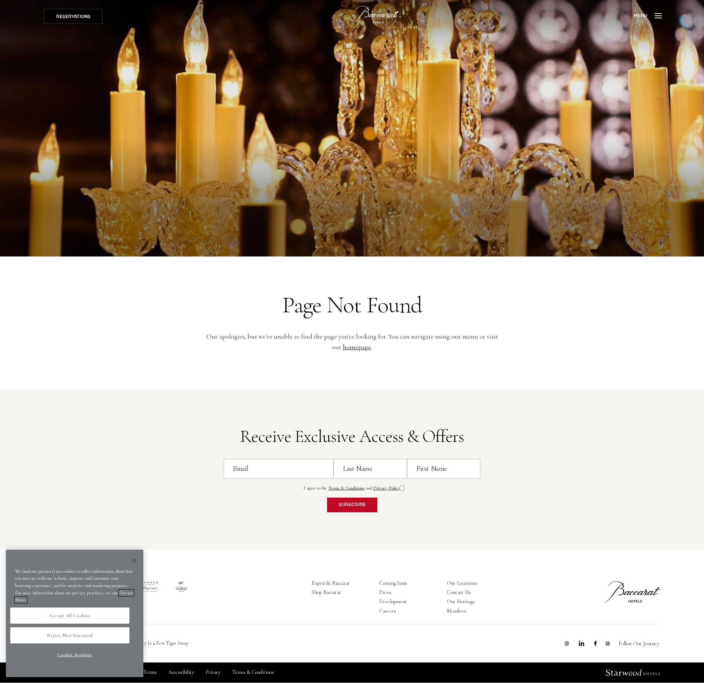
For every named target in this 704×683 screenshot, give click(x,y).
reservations (73, 16)
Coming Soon (393, 583)
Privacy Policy (386, 488)
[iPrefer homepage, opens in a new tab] (150, 587)
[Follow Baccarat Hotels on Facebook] (595, 643)
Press (385, 592)
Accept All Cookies (70, 616)
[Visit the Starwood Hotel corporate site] (633, 672)
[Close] (134, 561)
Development (393, 601)
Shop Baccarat (326, 592)
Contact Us (459, 592)
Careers (387, 611)
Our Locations (462, 583)
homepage (357, 347)
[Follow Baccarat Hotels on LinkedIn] (581, 643)
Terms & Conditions (346, 488)
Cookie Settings (74, 655)
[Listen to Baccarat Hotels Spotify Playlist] (567, 643)
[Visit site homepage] (376, 14)
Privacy (213, 672)
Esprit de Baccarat (331, 583)
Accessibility (181, 672)
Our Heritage (461, 601)
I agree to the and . (351, 488)
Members (457, 611)
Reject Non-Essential (70, 635)
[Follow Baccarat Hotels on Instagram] (608, 644)
